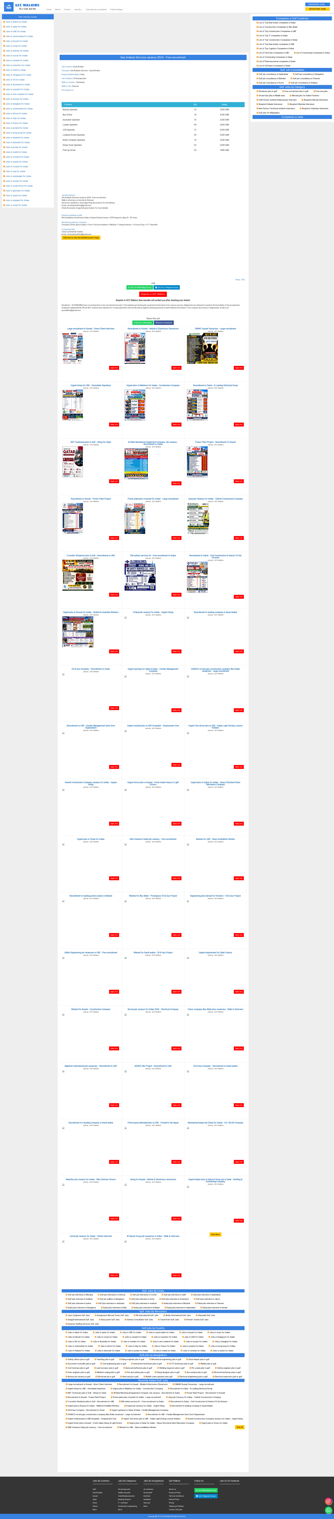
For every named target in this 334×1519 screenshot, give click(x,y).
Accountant (148, 1493)
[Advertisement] (136, 33)
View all (240, 1427)
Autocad (147, 1503)
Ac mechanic (148, 1489)
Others (95, 1506)
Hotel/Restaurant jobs (126, 1496)
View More (215, 1234)
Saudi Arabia (97, 1493)
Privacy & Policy (175, 1493)
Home (49, 9)
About (57, 9)
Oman (95, 1503)
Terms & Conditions (176, 1496)
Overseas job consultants (96, 9)
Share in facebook (164, 323)
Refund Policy (174, 1499)
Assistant (147, 1499)
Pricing (171, 1503)
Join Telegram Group (207, 1496)
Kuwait (95, 1496)
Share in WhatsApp (144, 323)
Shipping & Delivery (176, 1506)
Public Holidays (116, 9)
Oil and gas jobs (124, 1489)
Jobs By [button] (77, 9)
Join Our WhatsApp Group (140, 287)
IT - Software (123, 1503)
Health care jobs (124, 1493)
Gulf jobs (178, 1510)
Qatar (95, 1499)
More (95, 1510)
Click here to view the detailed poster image (81, 238)
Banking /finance (124, 1499)
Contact (67, 9)
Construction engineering (127, 1506)
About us (172, 1489)
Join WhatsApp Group (207, 1490)
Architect (147, 1496)
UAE (94, 1489)
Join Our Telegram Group (167, 287)
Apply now (114, 368)
